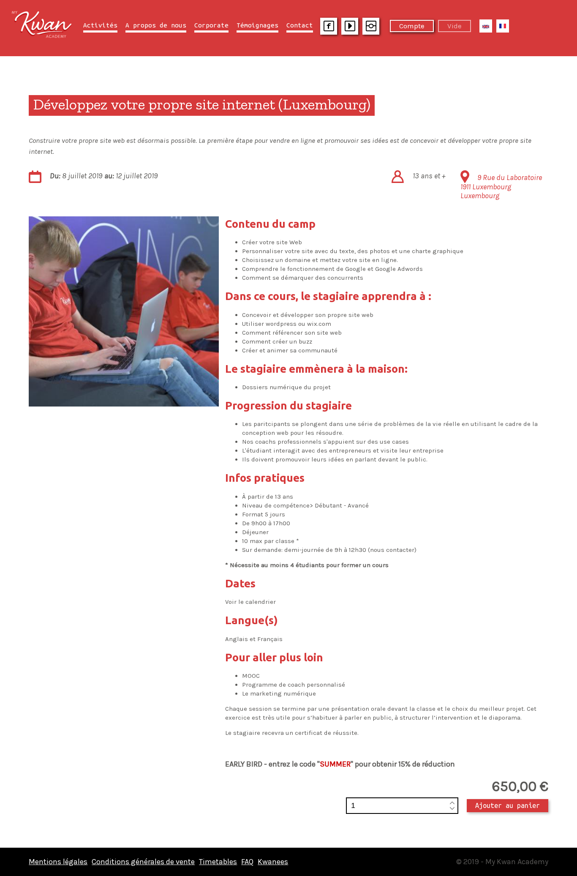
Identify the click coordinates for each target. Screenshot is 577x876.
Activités (100, 25)
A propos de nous (155, 25)
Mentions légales (58, 861)
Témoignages (257, 25)
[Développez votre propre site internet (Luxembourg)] (502, 25)
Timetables (218, 861)
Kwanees (273, 861)
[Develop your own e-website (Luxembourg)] (485, 25)
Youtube (349, 26)
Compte (412, 26)
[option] (124, 311)
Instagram (370, 26)
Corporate (211, 25)
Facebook (328, 26)
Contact (299, 25)
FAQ (247, 861)
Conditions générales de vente (143, 861)
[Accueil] (45, 35)
